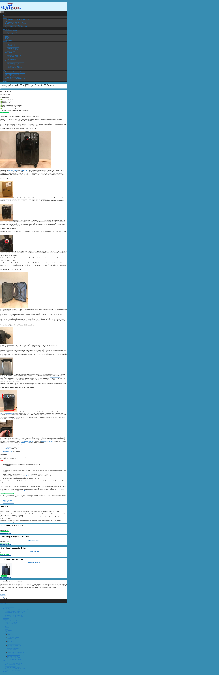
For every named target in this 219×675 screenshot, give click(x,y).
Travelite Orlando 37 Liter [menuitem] (12, 634)
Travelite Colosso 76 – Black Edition (14, 67)
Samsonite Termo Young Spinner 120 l (33, 529)
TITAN (6, 38)
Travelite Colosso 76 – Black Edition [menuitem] (14, 657)
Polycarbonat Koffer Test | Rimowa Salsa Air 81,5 (15, 21)
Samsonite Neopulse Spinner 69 (13, 58)
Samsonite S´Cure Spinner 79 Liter (14, 55)
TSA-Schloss (27, 475)
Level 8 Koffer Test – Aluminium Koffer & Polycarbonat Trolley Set (18, 19)
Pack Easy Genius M (11, 59)
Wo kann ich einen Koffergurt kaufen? (12, 77)
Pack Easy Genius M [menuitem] (11, 649)
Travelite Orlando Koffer (55, 377)
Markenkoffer (5, 34)
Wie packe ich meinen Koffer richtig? (12, 79)
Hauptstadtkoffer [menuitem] (8, 630)
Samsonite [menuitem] (7, 627)
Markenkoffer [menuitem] (5, 624)
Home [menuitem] (4, 605)
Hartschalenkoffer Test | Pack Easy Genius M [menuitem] (14, 612)
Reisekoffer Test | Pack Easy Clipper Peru (13, 25)
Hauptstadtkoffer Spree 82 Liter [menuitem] (13, 644)
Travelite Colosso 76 (24, 170)
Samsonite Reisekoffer (25, 442)
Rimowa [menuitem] (6, 626)
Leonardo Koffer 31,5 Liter (12, 45)
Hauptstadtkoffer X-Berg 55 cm (13, 49)
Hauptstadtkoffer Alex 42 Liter (13, 47)
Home (4, 15)
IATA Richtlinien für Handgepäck (7, 413)
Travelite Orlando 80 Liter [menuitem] (12, 646)
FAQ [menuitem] (4, 660)
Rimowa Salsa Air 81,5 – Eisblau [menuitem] (14, 659)
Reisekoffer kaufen (23, 490)
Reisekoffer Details (6, 41)
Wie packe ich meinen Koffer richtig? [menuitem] (12, 670)
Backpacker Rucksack (9, 16)
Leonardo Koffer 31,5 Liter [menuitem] (12, 635)
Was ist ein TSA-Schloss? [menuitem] (10, 666)
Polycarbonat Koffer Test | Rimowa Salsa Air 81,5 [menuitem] (15, 611)
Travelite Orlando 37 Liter (12, 44)
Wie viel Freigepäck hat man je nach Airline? (14, 74)
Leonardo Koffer (6, 448)
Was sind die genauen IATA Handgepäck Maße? (15, 78)
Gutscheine (5, 81)
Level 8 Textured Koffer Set (34, 562)
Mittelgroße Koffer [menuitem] (8, 642)
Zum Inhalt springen (4, 1)
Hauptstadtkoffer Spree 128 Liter (13, 64)
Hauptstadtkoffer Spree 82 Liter (13, 53)
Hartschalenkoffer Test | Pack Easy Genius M (14, 22)
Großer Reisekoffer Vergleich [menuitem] (11, 623)
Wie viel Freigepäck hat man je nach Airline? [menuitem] (14, 664)
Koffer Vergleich (6, 29)
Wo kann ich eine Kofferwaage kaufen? (13, 71)
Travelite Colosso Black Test (8, 503)
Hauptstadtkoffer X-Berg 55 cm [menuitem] (13, 640)
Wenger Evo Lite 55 (11, 51)
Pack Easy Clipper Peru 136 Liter (14, 66)
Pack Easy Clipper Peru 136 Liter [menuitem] (14, 656)
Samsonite (7, 37)
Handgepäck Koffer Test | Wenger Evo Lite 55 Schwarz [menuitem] (16, 616)
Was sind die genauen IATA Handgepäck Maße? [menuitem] (15, 668)
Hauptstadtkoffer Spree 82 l (34, 540)
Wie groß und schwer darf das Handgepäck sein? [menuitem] (15, 663)
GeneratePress (21, 600)
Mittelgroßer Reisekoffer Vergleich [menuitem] (12, 622)
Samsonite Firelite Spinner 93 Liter (14, 63)
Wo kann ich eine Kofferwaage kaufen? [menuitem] (13, 661)
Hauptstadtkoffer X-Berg (7, 451)
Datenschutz (3, 595)
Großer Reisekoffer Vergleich (11, 33)
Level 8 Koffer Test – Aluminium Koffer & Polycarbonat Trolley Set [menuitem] (18, 609)
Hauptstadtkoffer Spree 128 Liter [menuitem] (13, 655)
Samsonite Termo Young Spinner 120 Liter (15, 62)
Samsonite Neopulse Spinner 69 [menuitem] (13, 648)
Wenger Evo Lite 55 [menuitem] (11, 641)
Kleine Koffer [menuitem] (7, 633)
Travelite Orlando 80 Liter (12, 56)
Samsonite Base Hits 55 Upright (13, 48)
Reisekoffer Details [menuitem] (6, 631)
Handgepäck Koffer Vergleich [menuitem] (11, 620)
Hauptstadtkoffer (8, 40)
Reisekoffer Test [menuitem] (6, 608)
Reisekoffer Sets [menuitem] (6, 618)
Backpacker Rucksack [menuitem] (9, 607)
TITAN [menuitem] (6, 629)
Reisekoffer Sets (6, 27)
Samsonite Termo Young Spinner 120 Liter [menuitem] (15, 652)
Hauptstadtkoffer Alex (7, 449)
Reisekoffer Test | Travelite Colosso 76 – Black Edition (16, 23)
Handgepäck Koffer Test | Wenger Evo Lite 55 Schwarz (16, 26)
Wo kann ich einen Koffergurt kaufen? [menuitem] (12, 667)
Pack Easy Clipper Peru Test (8, 501)
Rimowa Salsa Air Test (7, 500)
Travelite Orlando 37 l (34, 551)
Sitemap (2, 597)
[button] (3, 13)
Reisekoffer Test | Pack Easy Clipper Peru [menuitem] (13, 615)
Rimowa (6, 36)
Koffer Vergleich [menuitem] (6, 619)
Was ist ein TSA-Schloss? (10, 75)
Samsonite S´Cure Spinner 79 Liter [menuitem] (14, 645)
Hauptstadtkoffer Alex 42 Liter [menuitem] (13, 637)
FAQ (4, 70)
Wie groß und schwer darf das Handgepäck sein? (15, 73)
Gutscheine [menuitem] (5, 671)
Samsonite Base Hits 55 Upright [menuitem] (13, 638)
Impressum (2, 594)
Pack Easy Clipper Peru (13, 170)
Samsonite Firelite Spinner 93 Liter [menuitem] (14, 653)
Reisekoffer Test (6, 18)
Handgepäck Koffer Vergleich (11, 30)
